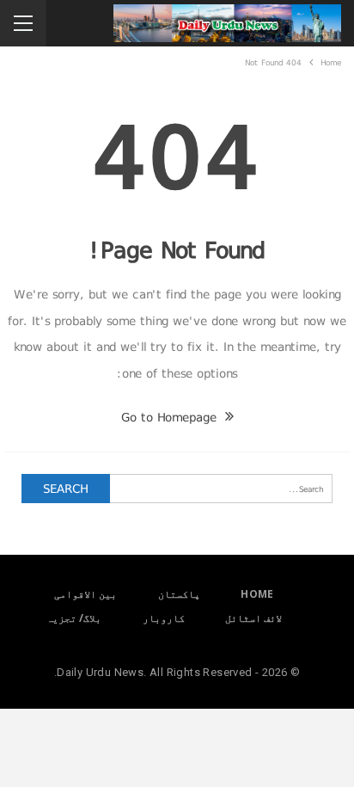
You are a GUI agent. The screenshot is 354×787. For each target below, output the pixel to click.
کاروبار (164, 618)
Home (257, 594)
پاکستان (179, 594)
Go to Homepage (171, 417)
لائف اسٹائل (253, 618)
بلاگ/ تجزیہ (73, 618)
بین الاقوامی (85, 594)
